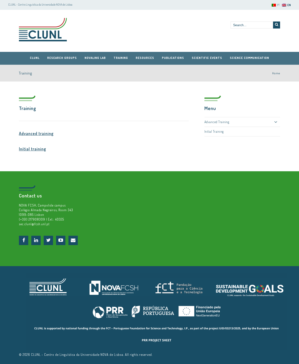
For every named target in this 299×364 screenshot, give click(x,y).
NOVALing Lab (95, 58)
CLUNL (43, 29)
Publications (173, 58)
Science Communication (249, 58)
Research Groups (62, 58)
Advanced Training (216, 122)
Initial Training (214, 131)
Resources (145, 58)
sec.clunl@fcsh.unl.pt (34, 224)
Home (276, 73)
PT (278, 5)
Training (121, 58)
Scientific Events (207, 58)
